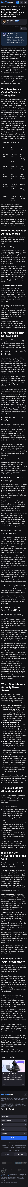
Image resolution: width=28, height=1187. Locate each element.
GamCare (3, 1175)
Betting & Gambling (19, 1061)
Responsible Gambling (20, 1145)
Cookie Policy (5, 1145)
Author (16, 20)
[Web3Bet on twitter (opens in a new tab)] (2, 1109)
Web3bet (3, 6)
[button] (21, 2)
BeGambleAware (10, 1175)
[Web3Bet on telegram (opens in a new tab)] (6, 1109)
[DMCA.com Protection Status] (7, 1162)
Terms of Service (9, 1142)
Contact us (14, 1138)
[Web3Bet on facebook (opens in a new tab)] (10, 1109)
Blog (9, 6)
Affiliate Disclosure (20, 1147)
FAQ (12, 1145)
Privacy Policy (19, 1142)
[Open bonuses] (17, 2)
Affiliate (12, 1147)
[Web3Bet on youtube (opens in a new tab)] (13, 1109)
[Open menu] (25, 2)
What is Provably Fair (14, 1150)
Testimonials (6, 1147)
